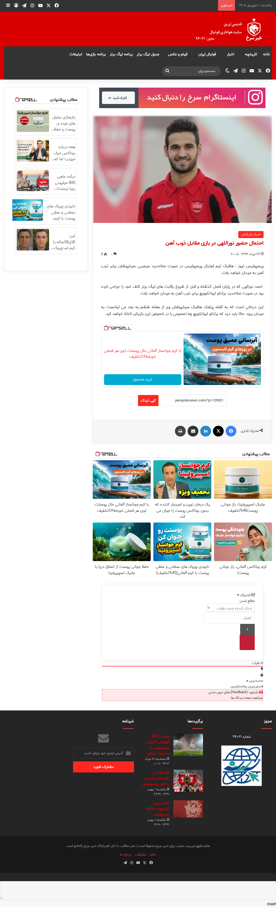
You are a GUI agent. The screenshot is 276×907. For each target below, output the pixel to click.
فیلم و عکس (178, 54)
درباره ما (125, 854)
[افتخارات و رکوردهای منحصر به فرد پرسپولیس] (188, 780)
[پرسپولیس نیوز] (233, 29)
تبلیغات (76, 54)
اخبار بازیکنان (251, 234)
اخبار (230, 54)
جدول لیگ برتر (148, 54)
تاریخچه (251, 54)
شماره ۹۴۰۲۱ (242, 737)
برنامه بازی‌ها (96, 54)
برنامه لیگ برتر (121, 54)
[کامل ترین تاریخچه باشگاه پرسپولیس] (188, 808)
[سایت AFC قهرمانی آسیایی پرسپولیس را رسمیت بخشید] (188, 745)
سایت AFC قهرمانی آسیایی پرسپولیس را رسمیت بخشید (157, 745)
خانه (266, 54)
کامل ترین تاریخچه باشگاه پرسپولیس (157, 808)
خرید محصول (143, 379)
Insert (271, 904)
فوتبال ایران (207, 54)
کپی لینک (148, 400)
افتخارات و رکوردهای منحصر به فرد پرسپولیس (155, 778)
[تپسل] (106, 328)
